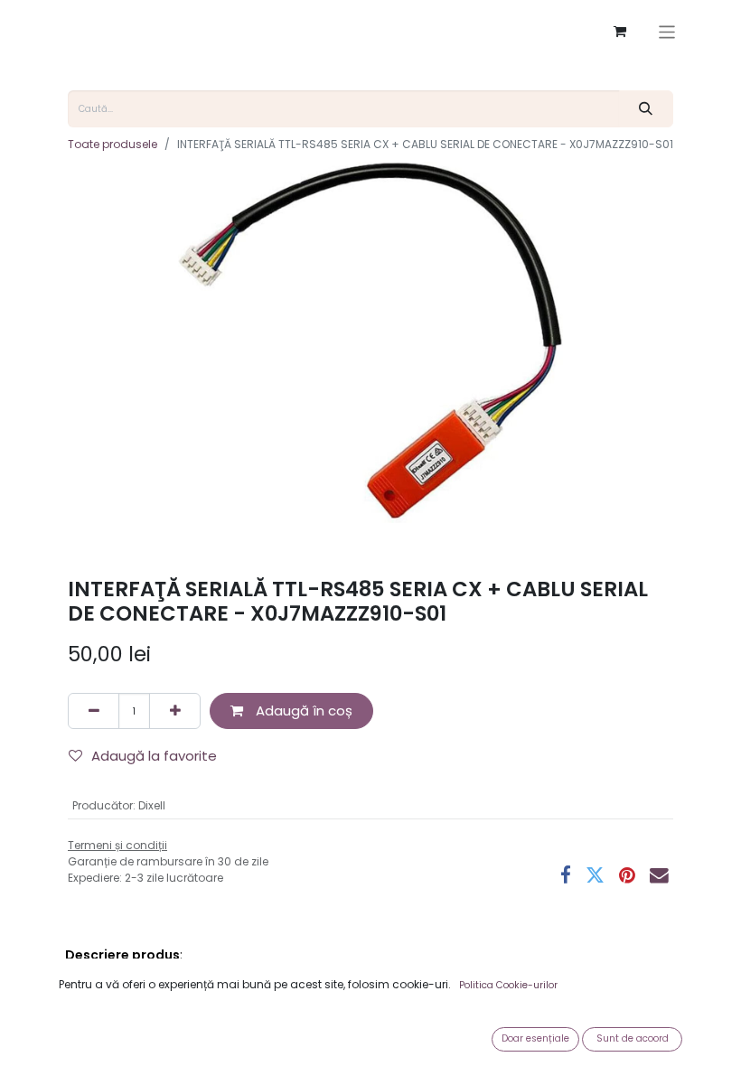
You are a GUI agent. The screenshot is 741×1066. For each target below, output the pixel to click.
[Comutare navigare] (667, 32)
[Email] (659, 875)
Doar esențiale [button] (535, 1038)
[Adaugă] (175, 711)
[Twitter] (595, 875)
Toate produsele (112, 144)
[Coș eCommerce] (620, 32)
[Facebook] (565, 875)
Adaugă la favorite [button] (154, 755)
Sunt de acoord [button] (632, 1038)
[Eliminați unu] (93, 711)
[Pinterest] (627, 875)
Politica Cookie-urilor (508, 985)
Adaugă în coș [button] (302, 710)
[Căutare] (646, 108)
